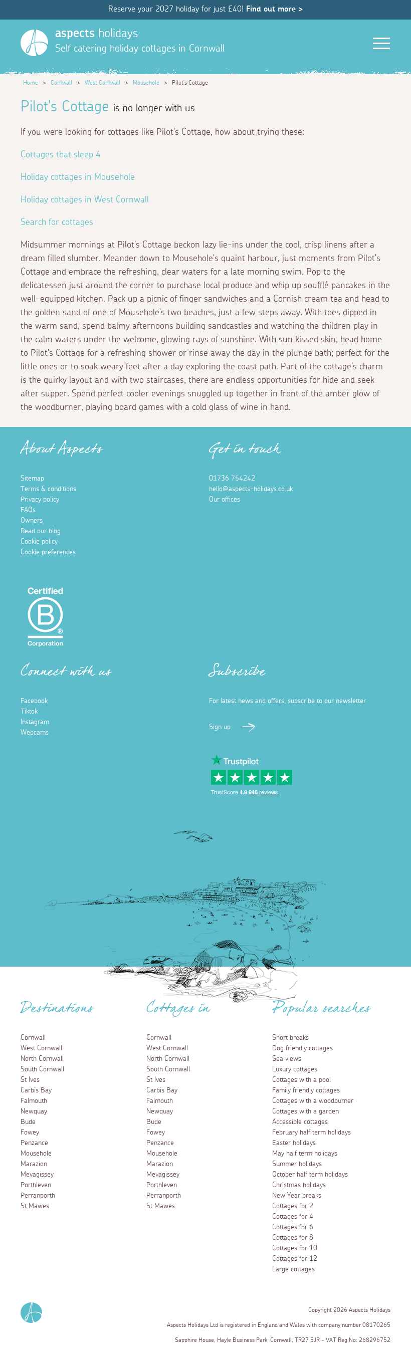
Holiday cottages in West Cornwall (85, 199)
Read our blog (41, 531)
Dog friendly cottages (302, 1048)
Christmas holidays (299, 1185)
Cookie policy (39, 541)
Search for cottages (57, 222)
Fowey (30, 1132)
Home (30, 83)
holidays (96, 34)
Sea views (286, 1058)
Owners (32, 520)
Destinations (57, 1011)
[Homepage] (34, 43)
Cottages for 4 (292, 1216)
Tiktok (29, 711)
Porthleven (36, 1185)
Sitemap (32, 478)
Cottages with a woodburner (312, 1100)
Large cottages (293, 1269)
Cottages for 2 (292, 1206)
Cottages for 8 (292, 1237)
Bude (28, 1121)
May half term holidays (304, 1153)
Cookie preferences (48, 552)
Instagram (35, 722)
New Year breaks (296, 1195)
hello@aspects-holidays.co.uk (251, 489)
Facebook (34, 701)
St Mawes (35, 1206)
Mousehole (146, 83)
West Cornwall (102, 83)
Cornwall (61, 83)
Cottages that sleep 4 (61, 154)
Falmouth (34, 1100)
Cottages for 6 (292, 1227)
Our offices (224, 499)
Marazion (34, 1164)
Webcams (35, 732)
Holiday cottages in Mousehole (78, 177)
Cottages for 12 (294, 1258)
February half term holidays (311, 1132)
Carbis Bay (36, 1090)
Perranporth (38, 1195)
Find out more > (274, 9)
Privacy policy (40, 499)
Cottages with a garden (305, 1111)
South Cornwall (42, 1069)
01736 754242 (232, 478)
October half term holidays (310, 1174)
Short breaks (290, 1037)
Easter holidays (294, 1143)
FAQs (28, 510)
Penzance (34, 1143)
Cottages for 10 (294, 1248)
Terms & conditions (48, 489)
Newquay (34, 1111)
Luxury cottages (294, 1069)
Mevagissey (37, 1174)
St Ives (30, 1079)
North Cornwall (42, 1058)
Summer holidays (297, 1164)
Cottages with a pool (301, 1079)
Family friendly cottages (306, 1090)
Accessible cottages (300, 1121)
